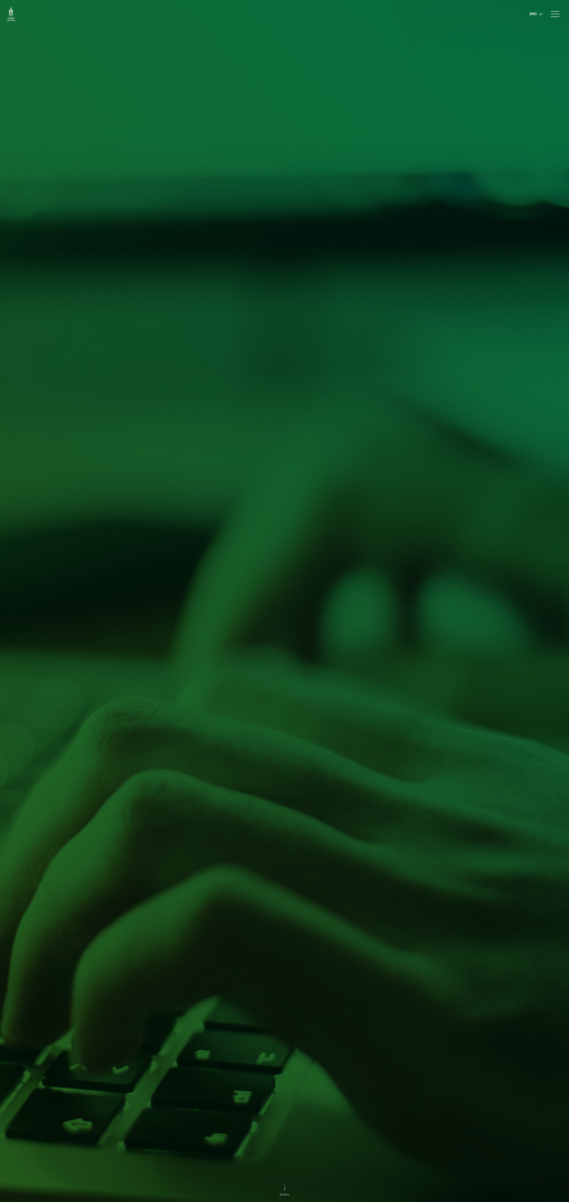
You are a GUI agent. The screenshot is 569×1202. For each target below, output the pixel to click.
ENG (533, 14)
